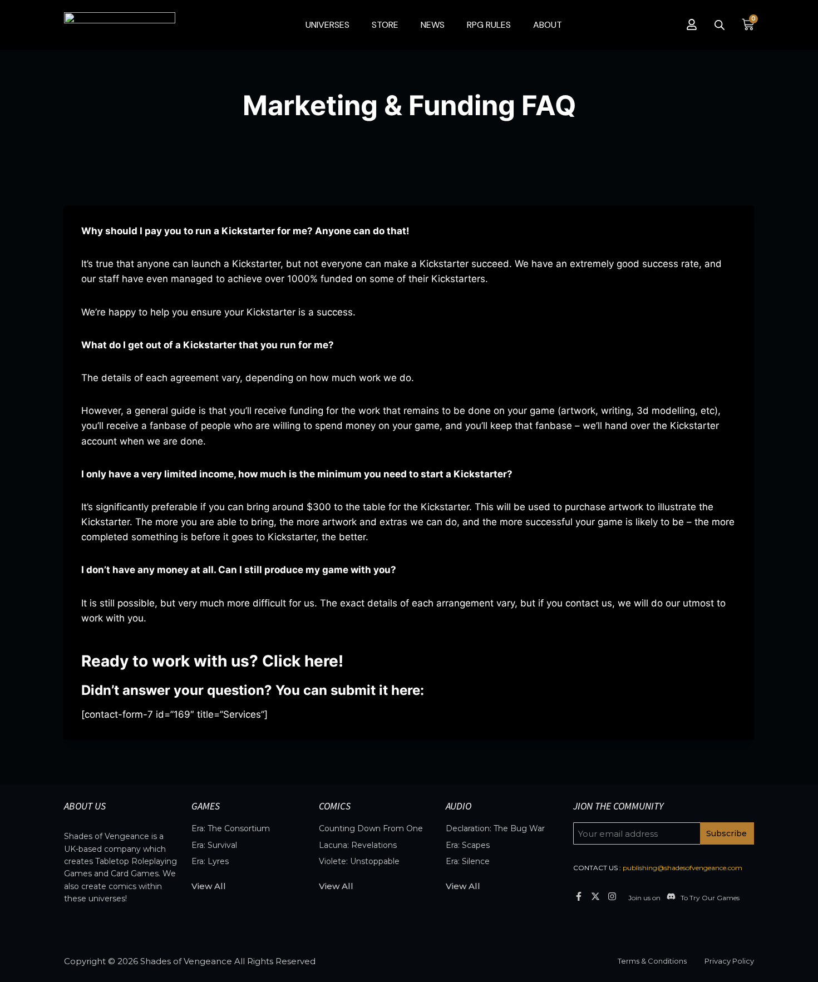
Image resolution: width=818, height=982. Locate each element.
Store (385, 25)
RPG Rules (489, 25)
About (547, 25)
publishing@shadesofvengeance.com (682, 867)
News (433, 25)
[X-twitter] (595, 896)
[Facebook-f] (578, 896)
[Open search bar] (719, 25)
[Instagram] (612, 896)
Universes (327, 25)
